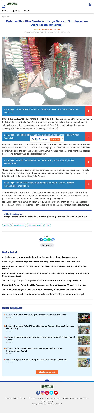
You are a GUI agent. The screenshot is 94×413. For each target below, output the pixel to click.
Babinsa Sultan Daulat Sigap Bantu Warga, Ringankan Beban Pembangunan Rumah (34, 349)
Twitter (52, 396)
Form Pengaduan (47, 401)
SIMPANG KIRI (18, 225)
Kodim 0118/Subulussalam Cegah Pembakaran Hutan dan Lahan (36, 315)
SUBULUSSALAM (35, 225)
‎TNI (47, 225)
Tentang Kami (50, 398)
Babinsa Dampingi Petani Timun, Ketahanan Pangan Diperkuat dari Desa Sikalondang (40, 327)
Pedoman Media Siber (80, 398)
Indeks (26, 11)
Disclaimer (23, 398)
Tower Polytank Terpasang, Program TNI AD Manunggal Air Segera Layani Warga (40, 338)
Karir (30, 398)
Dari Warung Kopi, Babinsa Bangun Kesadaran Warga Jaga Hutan (36, 359)
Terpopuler (15, 11)
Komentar (48, 245)
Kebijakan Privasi (12, 398)
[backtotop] (47, 381)
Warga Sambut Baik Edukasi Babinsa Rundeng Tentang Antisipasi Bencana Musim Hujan (45, 217)
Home (5, 11)
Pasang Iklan (38, 398)
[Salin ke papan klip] (53, 239)
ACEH (6, 225)
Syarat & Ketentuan (64, 398)
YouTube (57, 396)
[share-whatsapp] (49, 239)
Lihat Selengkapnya (46, 372)
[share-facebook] (41, 239)
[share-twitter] (45, 239)
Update (55, 139)
